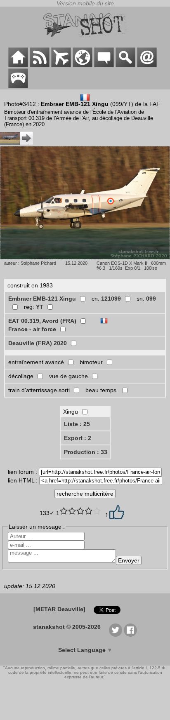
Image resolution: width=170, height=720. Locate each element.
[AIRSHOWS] (82, 65)
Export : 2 (77, 438)
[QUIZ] (18, 86)
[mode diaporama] (85, 203)
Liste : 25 (77, 424)
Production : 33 (85, 452)
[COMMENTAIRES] (104, 65)
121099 (111, 298)
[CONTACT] (147, 65)
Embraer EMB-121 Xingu (42, 298)
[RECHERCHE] (125, 65)
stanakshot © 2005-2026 (67, 627)
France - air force (32, 329)
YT (39, 307)
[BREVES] (40, 65)
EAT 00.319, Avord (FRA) (42, 321)
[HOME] (18, 65)
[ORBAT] (61, 65)
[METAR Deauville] (59, 609)
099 (151, 298)
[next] (16, 142)
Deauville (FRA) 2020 (37, 343)
